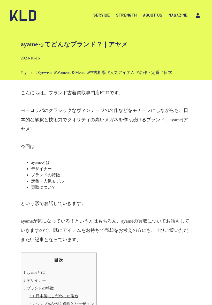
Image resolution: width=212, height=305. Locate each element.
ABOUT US (152, 15)
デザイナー (35, 280)
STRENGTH (126, 15)
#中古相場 (96, 72)
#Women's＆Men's (69, 72)
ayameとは (34, 272)
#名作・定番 (148, 72)
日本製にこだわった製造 (53, 296)
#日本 (167, 72)
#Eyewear (43, 72)
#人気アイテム (121, 72)
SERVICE (101, 15)
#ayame (27, 72)
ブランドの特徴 (39, 288)
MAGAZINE (178, 15)
